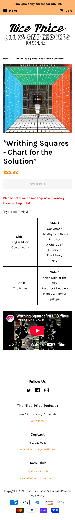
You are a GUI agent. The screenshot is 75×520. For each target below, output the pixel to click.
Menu (12, 10)
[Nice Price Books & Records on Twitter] (28, 391)
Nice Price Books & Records (43, 490)
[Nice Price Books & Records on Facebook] (37, 391)
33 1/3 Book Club (37, 471)
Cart (68, 10)
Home (6, 58)
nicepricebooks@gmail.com (37, 449)
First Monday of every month (37, 477)
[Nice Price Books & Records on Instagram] (46, 391)
